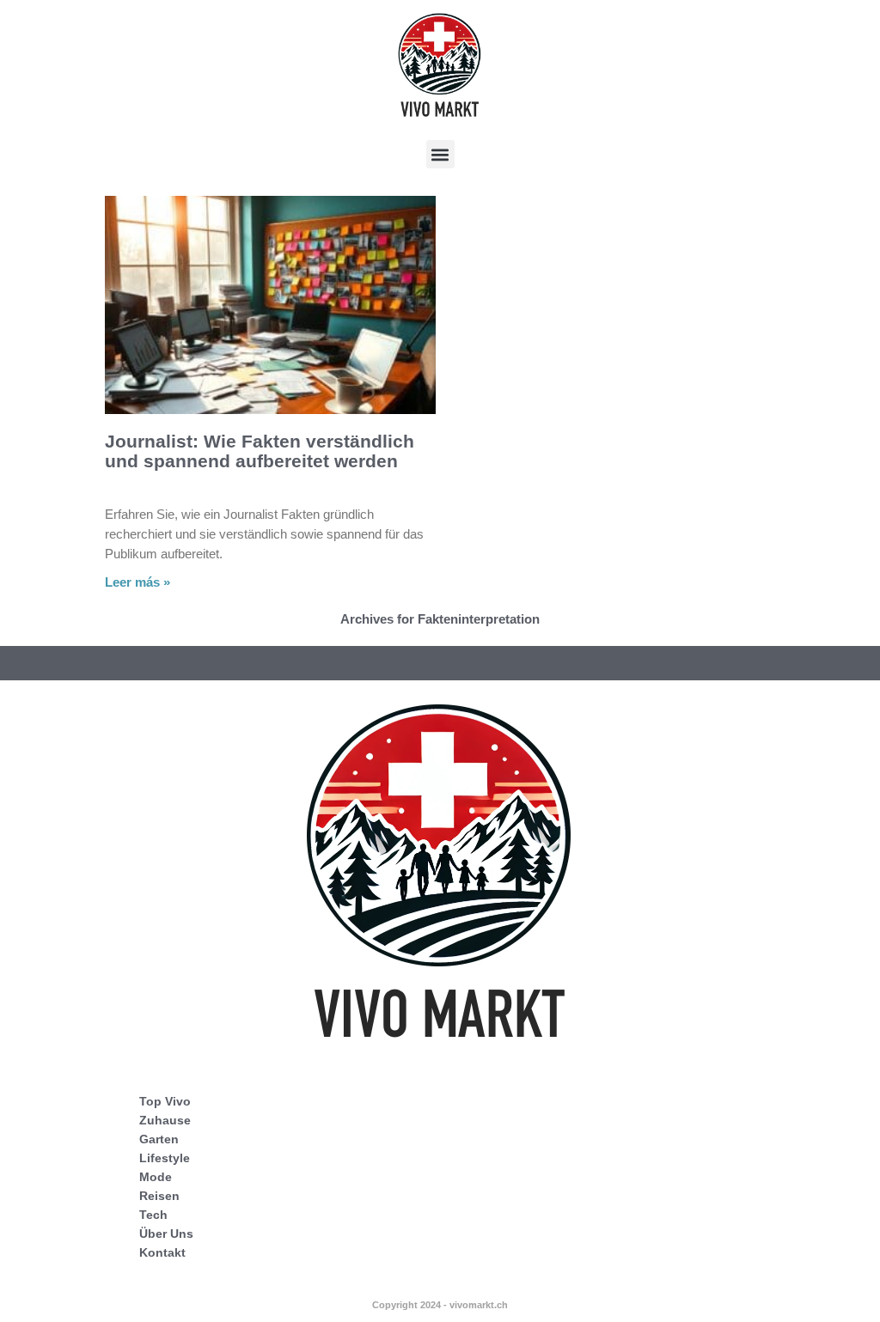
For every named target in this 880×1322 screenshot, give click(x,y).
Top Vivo (165, 1101)
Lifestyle (164, 1158)
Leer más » (137, 582)
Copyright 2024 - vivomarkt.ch (440, 1305)
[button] (440, 154)
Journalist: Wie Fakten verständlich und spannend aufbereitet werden (259, 451)
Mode (155, 1177)
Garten (159, 1139)
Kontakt (162, 1252)
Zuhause (165, 1120)
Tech (153, 1214)
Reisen (159, 1196)
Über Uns (166, 1233)
